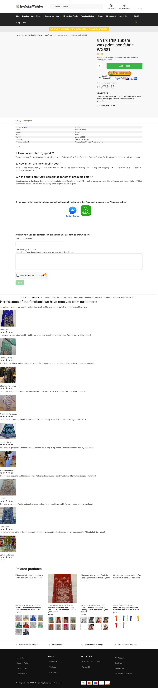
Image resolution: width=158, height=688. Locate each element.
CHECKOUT (111, 8)
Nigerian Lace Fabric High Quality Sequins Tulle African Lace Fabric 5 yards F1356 (62, 610)
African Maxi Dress (125, 605)
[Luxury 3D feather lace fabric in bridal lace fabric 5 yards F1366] (30, 588)
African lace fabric (23, 605)
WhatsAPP (86, 666)
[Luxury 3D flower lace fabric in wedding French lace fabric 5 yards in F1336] (95, 588)
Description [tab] (27, 121)
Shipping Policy (23, 662)
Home (18, 35)
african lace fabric (98, 297)
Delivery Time (102, 93)
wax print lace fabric (128, 297)
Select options (30, 638)
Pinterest (52, 672)
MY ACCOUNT (124, 8)
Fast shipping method (106, 106)
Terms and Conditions (123, 672)
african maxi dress (113, 297)
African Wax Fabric (29, 35)
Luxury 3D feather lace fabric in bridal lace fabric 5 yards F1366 (28, 609)
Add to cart (124, 66)
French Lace (35, 605)
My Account (119, 657)
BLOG (140, 8)
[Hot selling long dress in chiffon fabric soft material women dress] (127, 588)
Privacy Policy (22, 667)
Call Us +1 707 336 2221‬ (91, 660)
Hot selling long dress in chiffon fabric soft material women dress (126, 609)
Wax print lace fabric (45, 35)
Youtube (52, 666)
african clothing (85, 297)
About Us (20, 657)
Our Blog (118, 662)
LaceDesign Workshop (53, 683)
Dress (115, 605)
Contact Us (119, 667)
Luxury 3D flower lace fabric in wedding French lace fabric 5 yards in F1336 (94, 610)
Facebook (53, 660)
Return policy (22, 672)
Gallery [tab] (18, 121)
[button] (138, 19)
